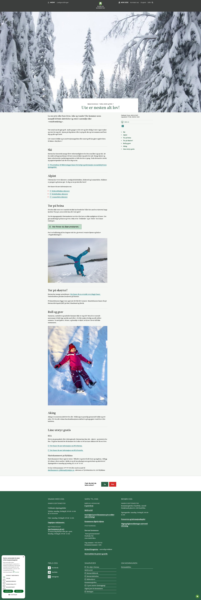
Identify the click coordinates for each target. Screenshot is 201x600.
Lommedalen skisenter (60, 197)
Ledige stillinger (63, 2)
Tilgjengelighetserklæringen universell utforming (134, 525)
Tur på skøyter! (128, 141)
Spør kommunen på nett (56, 529)
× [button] (23, 557)
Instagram (55, 577)
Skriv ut (126, 122)
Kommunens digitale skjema (94, 521)
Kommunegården (90, 582)
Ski (124, 132)
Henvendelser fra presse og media (96, 554)
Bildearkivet (91, 579)
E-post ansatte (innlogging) (96, 585)
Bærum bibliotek (92, 573)
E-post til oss (89, 506)
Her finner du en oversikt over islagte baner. (85, 294)
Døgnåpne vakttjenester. (56, 522)
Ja (105, 484)
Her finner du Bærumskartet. (65, 227)
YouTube (54, 572)
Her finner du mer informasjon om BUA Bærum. (66, 446)
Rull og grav (127, 143)
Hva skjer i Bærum (93, 567)
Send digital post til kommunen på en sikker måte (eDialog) (99, 516)
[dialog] (13, 576)
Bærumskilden (126, 567)
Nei (112, 484)
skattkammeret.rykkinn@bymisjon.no (61, 470)
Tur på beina (127, 138)
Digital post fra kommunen (94, 588)
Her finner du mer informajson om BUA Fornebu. (66, 450)
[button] (13, 595)
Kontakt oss (134, 2)
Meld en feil (89, 510)
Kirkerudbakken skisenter (61, 191)
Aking (125, 146)
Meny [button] (52, 2)
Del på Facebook (122, 127)
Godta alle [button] (8, 591)
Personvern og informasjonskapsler (133, 519)
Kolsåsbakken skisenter (60, 194)
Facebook (55, 568)
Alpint (125, 135)
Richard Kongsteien (91, 549)
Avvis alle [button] (19, 591)
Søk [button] (149, 2)
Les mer (17, 572)
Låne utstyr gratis (128, 149)
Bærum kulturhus (93, 576)
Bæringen (90, 592)
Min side (124, 2)
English (143, 2)
